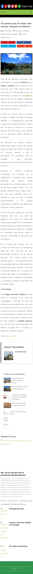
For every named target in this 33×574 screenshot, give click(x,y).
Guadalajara (27, 96)
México (3, 34)
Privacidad (14, 571)
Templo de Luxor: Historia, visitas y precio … (18, 380)
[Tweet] (8, 46)
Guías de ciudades (22, 31)
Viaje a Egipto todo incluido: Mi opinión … (19, 404)
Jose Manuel (6, 31)
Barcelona (24, 501)
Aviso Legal (6, 571)
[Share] (23, 42)
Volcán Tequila (12, 34)
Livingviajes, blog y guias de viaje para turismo (16, 566)
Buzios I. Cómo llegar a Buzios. (18, 413)
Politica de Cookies (25, 571)
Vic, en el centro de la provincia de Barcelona (13, 473)
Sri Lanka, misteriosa (18, 546)
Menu (3, 12)
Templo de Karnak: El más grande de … (20, 388)
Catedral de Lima (16, 509)
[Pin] (8, 42)
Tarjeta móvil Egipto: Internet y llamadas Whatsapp (19, 397)
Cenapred (12, 336)
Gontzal (4, 501)
